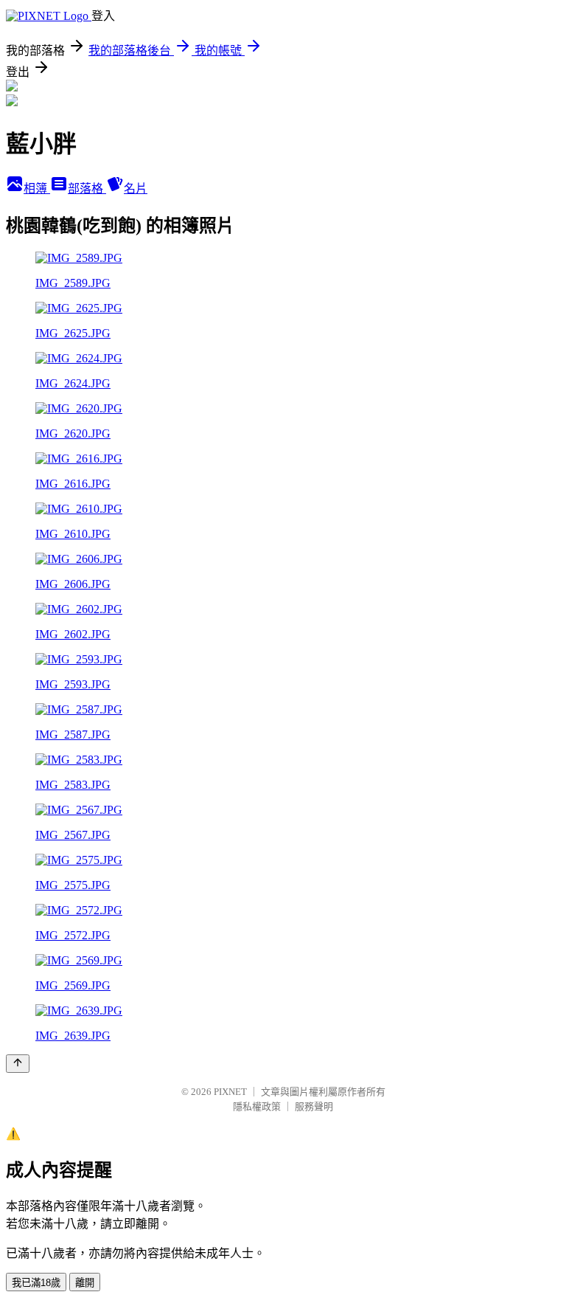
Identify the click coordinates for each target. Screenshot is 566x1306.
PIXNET (230, 1091)
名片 (135, 188)
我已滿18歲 (36, 1282)
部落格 (87, 188)
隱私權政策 (257, 1106)
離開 (84, 1282)
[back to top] (17, 1063)
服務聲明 (314, 1106)
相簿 (37, 188)
